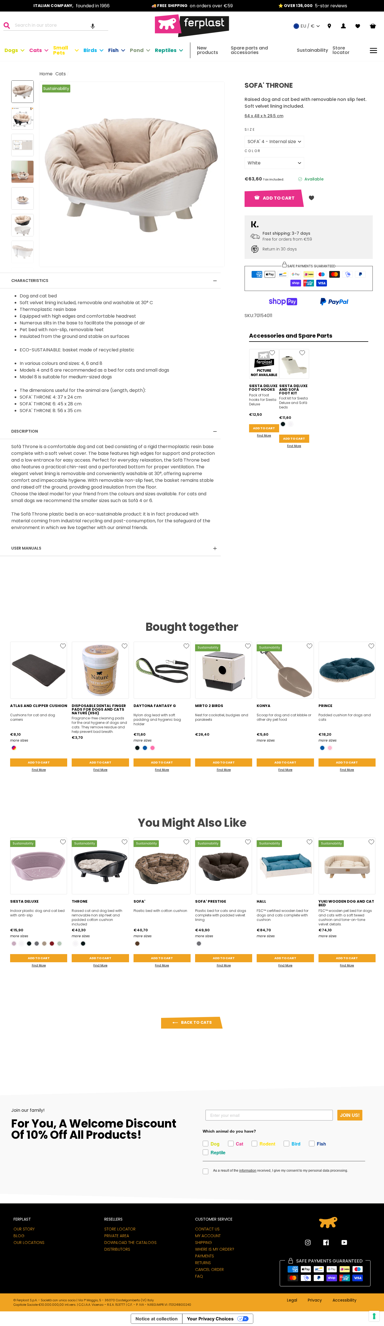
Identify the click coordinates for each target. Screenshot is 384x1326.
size (250, 129)
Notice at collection (156, 1319)
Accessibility (344, 1300)
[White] (290, 424)
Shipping (203, 1242)
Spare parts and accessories (249, 50)
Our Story (24, 1229)
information (247, 1171)
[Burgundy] (52, 943)
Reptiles (166, 50)
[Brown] (137, 943)
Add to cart (264, 428)
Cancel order (209, 1269)
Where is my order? (214, 1249)
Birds (90, 50)
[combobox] (59, 26)
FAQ (199, 1276)
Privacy (315, 1300)
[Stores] (329, 26)
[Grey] (36, 943)
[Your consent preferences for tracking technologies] (374, 1316)
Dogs (11, 50)
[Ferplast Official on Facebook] (322, 1242)
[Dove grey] (44, 943)
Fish (113, 50)
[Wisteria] (14, 943)
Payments (204, 1256)
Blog (18, 1236)
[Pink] (330, 748)
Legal (292, 1300)
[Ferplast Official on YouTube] (340, 1242)
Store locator (341, 50)
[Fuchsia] (152, 748)
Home (46, 74)
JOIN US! (350, 1115)
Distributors (117, 1249)
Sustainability (312, 50)
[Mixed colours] (14, 748)
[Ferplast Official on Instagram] (308, 1242)
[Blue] (145, 748)
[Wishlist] (358, 26)
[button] (93, 26)
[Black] (283, 424)
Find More (264, 435)
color (253, 150)
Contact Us (207, 1229)
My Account (208, 1236)
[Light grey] (59, 943)
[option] (71, 6)
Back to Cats (196, 1022)
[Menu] (373, 50)
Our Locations (28, 1242)
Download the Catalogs (130, 1242)
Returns (203, 1263)
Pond (137, 50)
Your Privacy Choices (210, 1319)
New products (207, 50)
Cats (35, 50)
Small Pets (60, 50)
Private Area (116, 1236)
